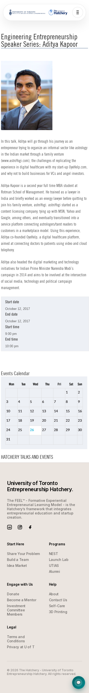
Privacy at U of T (20, 647)
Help (78, 683)
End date (11, 314)
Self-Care (57, 606)
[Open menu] (77, 12)
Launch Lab (58, 559)
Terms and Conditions (16, 639)
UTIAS (54, 565)
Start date (12, 302)
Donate (13, 594)
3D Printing (58, 612)
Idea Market (17, 565)
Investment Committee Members (16, 610)
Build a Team (18, 559)
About (54, 594)
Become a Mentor (21, 600)
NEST (53, 554)
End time (11, 339)
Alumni (54, 571)
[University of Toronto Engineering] (27, 12)
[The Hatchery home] (58, 12)
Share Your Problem (23, 554)
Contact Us (58, 600)
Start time (12, 327)
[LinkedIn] (9, 527)
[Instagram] (19, 527)
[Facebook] (30, 527)
